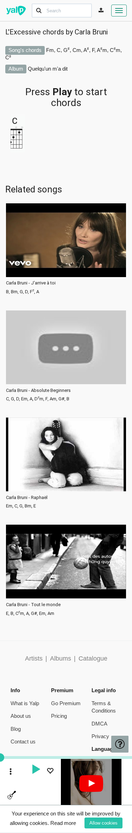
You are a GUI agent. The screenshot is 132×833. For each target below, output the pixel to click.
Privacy (100, 736)
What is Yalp (25, 703)
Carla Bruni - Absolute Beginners (38, 390)
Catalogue (92, 658)
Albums (60, 658)
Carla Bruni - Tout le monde (33, 604)
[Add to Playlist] (50, 772)
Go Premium (66, 703)
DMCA (99, 724)
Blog (16, 729)
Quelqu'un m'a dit (48, 69)
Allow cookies (103, 823)
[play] (35, 770)
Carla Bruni (91, 32)
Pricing (59, 716)
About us (21, 716)
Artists (34, 658)
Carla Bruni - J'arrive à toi (31, 283)
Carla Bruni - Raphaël (27, 497)
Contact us (23, 742)
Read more (63, 823)
